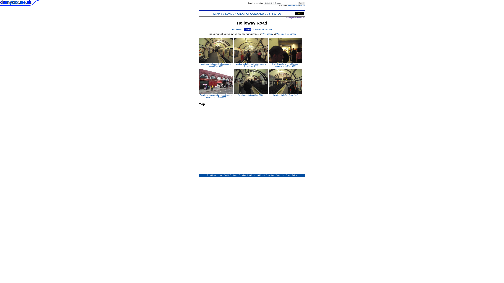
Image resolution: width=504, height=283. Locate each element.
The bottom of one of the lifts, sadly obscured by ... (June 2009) (285, 65)
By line (302, 5)
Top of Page (211, 175)
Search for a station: (256, 3)
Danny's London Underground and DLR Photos (247, 13)
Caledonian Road (260, 29)
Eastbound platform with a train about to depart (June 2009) (216, 65)
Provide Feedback (230, 175)
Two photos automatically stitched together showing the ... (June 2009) (216, 96)
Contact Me (280, 175)
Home (299, 14)
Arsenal (239, 29)
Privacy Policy (291, 175)
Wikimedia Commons (286, 34)
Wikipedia (267, 34)
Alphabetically (293, 5)
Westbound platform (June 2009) (250, 95)
